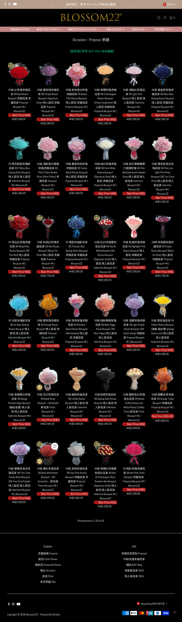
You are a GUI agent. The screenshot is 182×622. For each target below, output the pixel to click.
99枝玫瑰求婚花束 (134, 559)
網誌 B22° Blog (134, 564)
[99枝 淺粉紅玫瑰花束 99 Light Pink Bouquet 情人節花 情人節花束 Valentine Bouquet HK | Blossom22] (134, 74)
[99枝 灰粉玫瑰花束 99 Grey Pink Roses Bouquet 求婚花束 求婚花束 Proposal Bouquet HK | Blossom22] (77, 453)
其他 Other (138, 29)
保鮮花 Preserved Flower (82, 29)
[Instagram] (9, 4)
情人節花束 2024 (134, 576)
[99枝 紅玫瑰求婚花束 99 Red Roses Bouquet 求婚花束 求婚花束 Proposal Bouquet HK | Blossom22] (19, 74)
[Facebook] (5, 4)
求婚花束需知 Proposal (134, 553)
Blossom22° (32, 614)
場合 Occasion (114, 29)
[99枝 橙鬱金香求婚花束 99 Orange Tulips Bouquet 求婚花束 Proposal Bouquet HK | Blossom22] (163, 379)
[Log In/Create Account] (164, 17)
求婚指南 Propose (19, 29)
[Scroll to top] (174, 612)
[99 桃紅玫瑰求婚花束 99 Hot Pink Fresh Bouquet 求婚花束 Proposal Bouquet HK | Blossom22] (134, 453)
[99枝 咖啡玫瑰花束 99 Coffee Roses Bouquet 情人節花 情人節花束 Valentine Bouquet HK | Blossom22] (77, 379)
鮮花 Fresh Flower (47, 29)
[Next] (129, 5)
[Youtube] (15, 4)
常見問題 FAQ (162, 29)
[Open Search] (158, 17)
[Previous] (53, 5)
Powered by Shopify (50, 614)
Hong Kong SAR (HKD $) (153, 603)
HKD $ (170, 4)
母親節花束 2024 (134, 570)
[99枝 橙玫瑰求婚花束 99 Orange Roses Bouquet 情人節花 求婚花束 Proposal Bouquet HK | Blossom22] (48, 305)
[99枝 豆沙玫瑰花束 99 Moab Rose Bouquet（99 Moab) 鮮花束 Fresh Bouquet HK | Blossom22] (48, 379)
